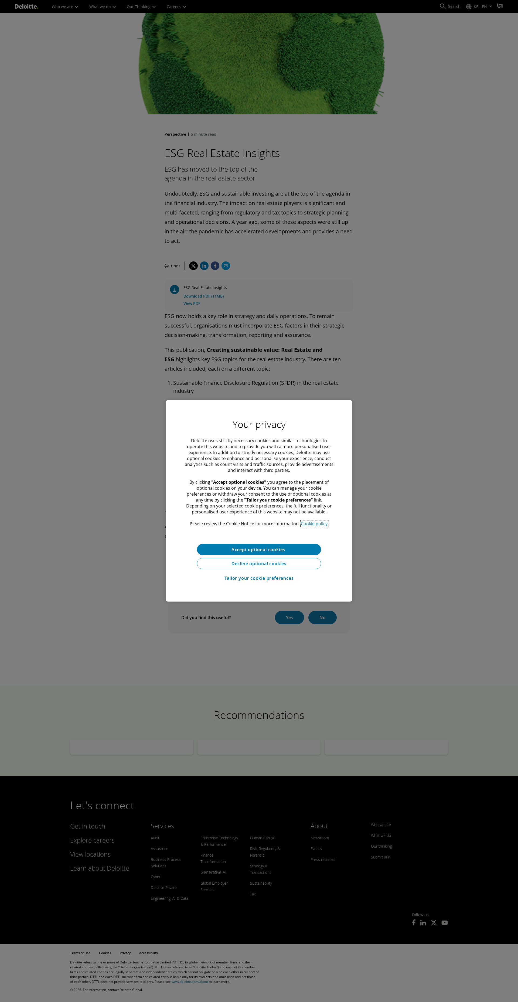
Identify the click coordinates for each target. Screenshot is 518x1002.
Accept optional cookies (259, 550)
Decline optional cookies (259, 564)
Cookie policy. (314, 524)
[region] (259, 501)
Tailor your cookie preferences (259, 578)
